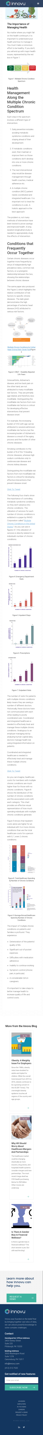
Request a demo (16, 1297)
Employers (21, 1404)
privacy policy (21, 1415)
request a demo (21, 1412)
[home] (15, 3)
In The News (21, 1407)
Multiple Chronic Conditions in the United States (21, 523)
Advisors (21, 1401)
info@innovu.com (12, 1364)
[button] (38, 4)
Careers (21, 1409)
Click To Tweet (13, 489)
